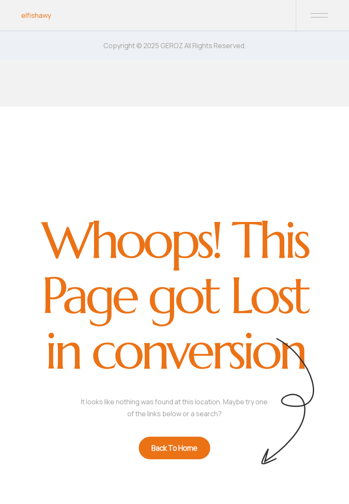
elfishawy (36, 15)
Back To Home (174, 448)
